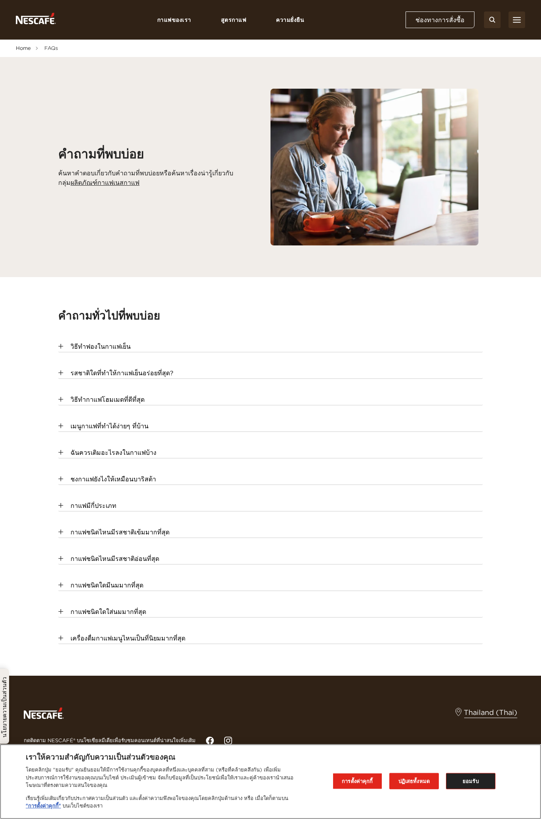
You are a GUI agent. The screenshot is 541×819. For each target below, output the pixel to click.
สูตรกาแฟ (234, 19)
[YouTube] (228, 740)
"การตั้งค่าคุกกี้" (43, 805)
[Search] (492, 19)
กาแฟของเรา (174, 19)
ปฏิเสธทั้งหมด (414, 780)
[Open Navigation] (517, 19)
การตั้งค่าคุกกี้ (357, 780)
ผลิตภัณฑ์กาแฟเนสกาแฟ (104, 182)
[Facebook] (210, 740)
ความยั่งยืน (290, 19)
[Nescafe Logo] (36, 20)
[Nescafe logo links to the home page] (44, 712)
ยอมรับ (471, 780)
